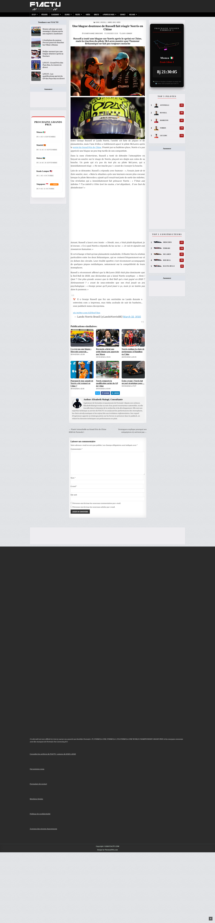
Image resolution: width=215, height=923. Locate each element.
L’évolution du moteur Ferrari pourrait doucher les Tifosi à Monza (53, 42)
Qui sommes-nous (37, 769)
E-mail (74, 486)
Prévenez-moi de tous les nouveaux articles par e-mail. (94, 507)
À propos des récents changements (43, 829)
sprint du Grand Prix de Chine (87, 147)
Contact (122, 14)
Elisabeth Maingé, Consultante (93, 33)
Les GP (34, 14)
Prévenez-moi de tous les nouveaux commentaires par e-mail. (97, 503)
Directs (96, 14)
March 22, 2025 (132, 316)
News (114, 22)
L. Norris (109, 22)
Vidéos (88, 14)
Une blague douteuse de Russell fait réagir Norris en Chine (107, 27)
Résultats (44, 14)
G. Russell (103, 22)
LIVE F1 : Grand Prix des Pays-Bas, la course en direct (53, 65)
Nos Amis (132, 14)
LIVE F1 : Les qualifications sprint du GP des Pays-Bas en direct (54, 76)
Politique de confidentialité (40, 814)
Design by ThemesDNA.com (107, 850)
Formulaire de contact (38, 784)
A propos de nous (108, 14)
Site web (74, 495)
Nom (73, 478)
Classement (55, 14)
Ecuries (67, 14)
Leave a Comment (127, 33)
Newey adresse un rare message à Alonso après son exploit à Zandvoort (53, 31)
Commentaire (76, 449)
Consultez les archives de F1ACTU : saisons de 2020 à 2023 (53, 754)
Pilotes (77, 14)
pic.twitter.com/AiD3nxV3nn (86, 313)
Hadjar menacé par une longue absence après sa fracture (53, 53)
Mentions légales (36, 799)
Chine (97, 22)
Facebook (106, 393)
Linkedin (116, 393)
